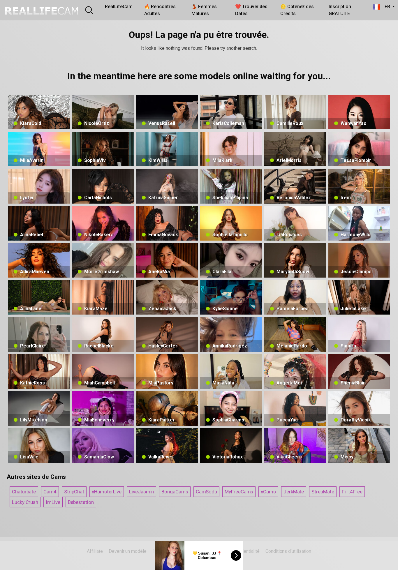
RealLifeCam (118, 6)
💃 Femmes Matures (204, 10)
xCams (268, 492)
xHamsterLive (106, 492)
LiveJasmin (141, 492)
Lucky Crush (25, 502)
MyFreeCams (239, 492)
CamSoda (206, 492)
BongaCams (174, 492)
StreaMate (322, 492)
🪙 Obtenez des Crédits (297, 10)
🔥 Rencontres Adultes (160, 10)
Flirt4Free (352, 492)
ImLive (53, 502)
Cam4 (50, 492)
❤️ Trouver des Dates (251, 10)
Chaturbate (24, 492)
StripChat (74, 492)
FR (385, 6)
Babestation (81, 502)
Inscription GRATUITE (340, 10)
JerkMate (293, 492)
